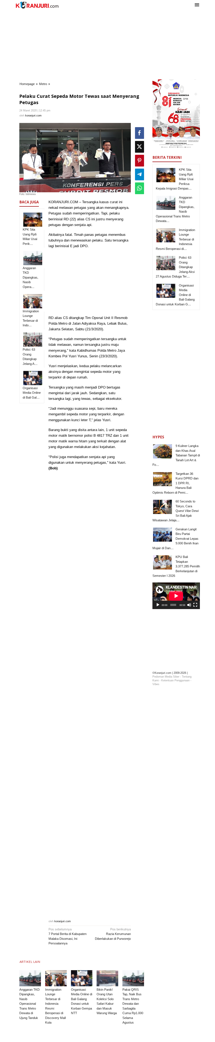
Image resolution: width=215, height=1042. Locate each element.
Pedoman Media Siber (165, 676)
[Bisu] (189, 605)
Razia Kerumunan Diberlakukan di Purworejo (113, 933)
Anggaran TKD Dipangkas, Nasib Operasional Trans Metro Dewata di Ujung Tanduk (29, 1004)
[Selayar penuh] (195, 605)
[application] (176, 595)
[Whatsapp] (139, 188)
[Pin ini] (139, 161)
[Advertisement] (107, 43)
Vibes (155, 684)
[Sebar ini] (139, 133)
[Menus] (197, 5)
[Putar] (158, 605)
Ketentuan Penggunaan (175, 680)
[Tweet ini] (139, 147)
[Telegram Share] (139, 174)
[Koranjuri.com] (37, 5)
